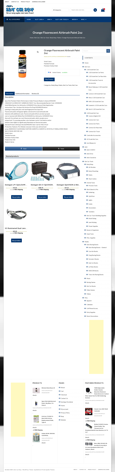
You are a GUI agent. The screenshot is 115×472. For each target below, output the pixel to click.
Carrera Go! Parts (93, 124)
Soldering (91, 192)
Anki (49, 19)
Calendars (90, 304)
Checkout (64, 395)
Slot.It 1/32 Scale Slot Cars (96, 109)
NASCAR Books (93, 270)
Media (74, 19)
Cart (62, 391)
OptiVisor (91, 196)
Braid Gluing (92, 218)
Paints (59, 37)
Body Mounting (93, 171)
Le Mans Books (93, 267)
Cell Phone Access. (92, 308)
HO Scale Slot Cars (92, 139)
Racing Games (91, 282)
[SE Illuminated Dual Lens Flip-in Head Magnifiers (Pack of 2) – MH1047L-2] (16, 214)
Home (29, 19)
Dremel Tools (91, 183)
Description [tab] (9, 93)
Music (88, 278)
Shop (62, 416)
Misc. (83, 19)
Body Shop (53, 37)
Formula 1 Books (93, 259)
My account (64, 409)
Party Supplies (91, 312)
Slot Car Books (91, 286)
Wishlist (63, 420)
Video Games (91, 290)
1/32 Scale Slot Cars (93, 69)
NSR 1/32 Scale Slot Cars (96, 101)
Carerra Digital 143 (94, 116)
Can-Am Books (93, 251)
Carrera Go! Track (94, 131)
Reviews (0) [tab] (35, 93)
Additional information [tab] (22, 93)
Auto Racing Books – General (97, 247)
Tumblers (91, 211)
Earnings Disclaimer (38, 2)
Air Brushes (92, 167)
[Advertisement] (96, 347)
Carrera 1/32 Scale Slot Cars (97, 94)
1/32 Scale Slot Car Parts (96, 72)
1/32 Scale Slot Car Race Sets (97, 76)
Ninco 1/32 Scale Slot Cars (96, 97)
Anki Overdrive (91, 157)
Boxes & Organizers (93, 230)
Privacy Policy (25, 2)
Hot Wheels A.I (91, 143)
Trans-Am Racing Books (96, 274)
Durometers (92, 208)
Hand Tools (90, 234)
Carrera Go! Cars (93, 120)
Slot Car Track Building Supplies (96, 215)
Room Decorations (92, 316)
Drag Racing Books (94, 255)
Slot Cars (39, 19)
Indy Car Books (93, 263)
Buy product (49, 79)
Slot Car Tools (61, 19)
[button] (37, 52)
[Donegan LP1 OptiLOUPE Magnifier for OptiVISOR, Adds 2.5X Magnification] (16, 171)
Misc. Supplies (91, 238)
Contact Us (15, 2)
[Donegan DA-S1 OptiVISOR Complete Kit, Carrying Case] (42, 171)
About (7, 2)
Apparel (89, 300)
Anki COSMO (91, 150)
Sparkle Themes (50, 469)
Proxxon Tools (92, 185)
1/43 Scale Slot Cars (93, 113)
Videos (89, 294)
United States (56, 72)
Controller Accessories (94, 135)
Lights (90, 200)
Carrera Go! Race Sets (95, 127)
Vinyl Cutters (92, 179)
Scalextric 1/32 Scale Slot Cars (97, 105)
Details (68, 56)
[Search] (95, 10)
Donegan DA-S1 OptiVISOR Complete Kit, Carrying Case (54, 185)
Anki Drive (90, 154)
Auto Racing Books (92, 244)
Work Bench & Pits (92, 189)
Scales (90, 204)
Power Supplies (93, 226)
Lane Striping (92, 222)
